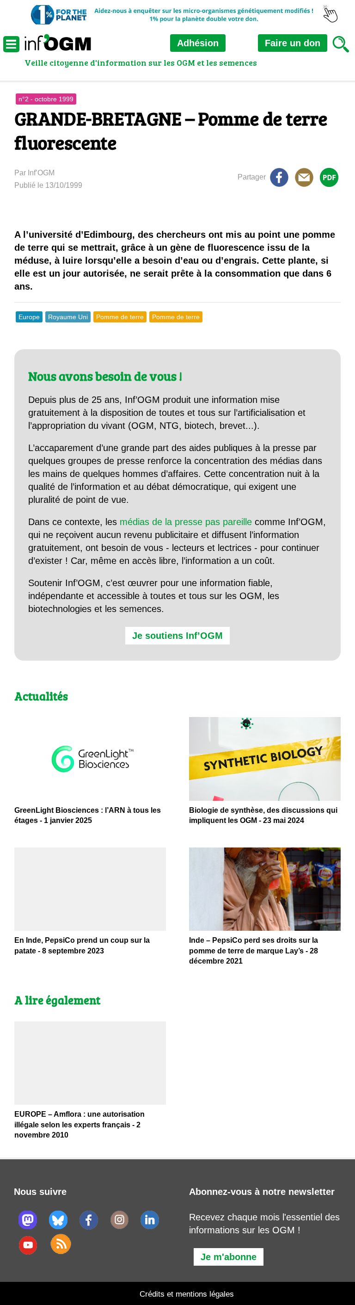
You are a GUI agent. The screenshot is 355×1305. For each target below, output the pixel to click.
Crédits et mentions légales (187, 1294)
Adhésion (198, 43)
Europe (29, 317)
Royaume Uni (68, 317)
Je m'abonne (229, 1257)
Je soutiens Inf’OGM (177, 636)
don (292, 43)
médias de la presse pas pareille (186, 522)
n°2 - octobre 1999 (45, 99)
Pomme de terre (120, 317)
